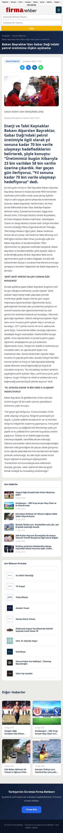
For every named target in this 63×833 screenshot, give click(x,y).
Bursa (42, 2)
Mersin (49, 2)
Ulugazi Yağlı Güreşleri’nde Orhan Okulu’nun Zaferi (35, 493)
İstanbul (5, 2)
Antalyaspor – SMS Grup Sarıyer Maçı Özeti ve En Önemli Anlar (36, 504)
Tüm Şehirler (31, 5)
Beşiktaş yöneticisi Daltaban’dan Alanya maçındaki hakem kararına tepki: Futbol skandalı (34, 548)
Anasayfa (6, 35)
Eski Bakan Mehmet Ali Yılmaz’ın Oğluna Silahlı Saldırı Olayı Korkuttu (36, 515)
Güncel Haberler (19, 35)
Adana (35, 2)
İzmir (20, 2)
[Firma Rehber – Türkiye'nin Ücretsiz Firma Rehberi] (21, 10)
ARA (31, 28)
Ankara (13, 2)
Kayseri (56, 2)
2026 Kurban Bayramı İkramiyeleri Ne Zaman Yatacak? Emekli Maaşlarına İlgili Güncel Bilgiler (37, 536)
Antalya (28, 2)
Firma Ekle (31, 809)
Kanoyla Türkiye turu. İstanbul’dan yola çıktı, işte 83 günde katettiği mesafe (37, 525)
